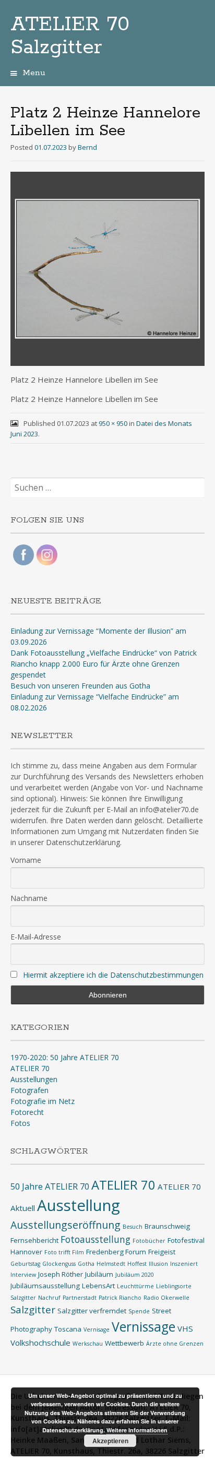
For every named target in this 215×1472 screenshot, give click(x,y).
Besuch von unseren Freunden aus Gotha (80, 686)
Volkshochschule (40, 1342)
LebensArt (98, 1285)
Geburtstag (25, 1263)
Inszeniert (184, 1263)
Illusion (158, 1263)
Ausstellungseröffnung (65, 1225)
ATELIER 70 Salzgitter (69, 36)
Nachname (28, 898)
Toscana (67, 1329)
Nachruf (49, 1297)
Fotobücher (149, 1240)
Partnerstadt (80, 1297)
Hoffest (137, 1263)
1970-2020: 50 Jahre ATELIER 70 (64, 1057)
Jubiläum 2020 (134, 1274)
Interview (23, 1274)
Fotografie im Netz (42, 1101)
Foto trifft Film (64, 1252)
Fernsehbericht (34, 1240)
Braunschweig (167, 1226)
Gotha (86, 1263)
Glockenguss (59, 1263)
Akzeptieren (110, 1440)
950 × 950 (113, 423)
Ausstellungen (33, 1079)
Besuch (132, 1226)
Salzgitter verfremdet (91, 1310)
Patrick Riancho (120, 1297)
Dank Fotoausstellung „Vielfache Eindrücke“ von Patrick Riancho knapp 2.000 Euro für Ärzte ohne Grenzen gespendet (103, 664)
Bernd (87, 147)
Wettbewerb (124, 1343)
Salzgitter (32, 1309)
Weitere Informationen (137, 1430)
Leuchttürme (135, 1286)
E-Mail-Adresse (35, 937)
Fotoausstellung (95, 1239)
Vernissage (143, 1326)
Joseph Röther (60, 1274)
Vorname (25, 860)
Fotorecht (27, 1112)
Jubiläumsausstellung (45, 1285)
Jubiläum (99, 1274)
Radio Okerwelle (166, 1297)
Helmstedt (111, 1263)
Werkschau (88, 1343)
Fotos (20, 1123)
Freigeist (161, 1251)
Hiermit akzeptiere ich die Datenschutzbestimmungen (113, 975)
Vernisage (96, 1329)
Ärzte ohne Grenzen (175, 1343)
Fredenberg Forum (116, 1251)
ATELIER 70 (30, 1068)
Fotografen (29, 1090)
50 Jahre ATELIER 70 (49, 1186)
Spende (139, 1311)
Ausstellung (78, 1205)
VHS (185, 1328)
